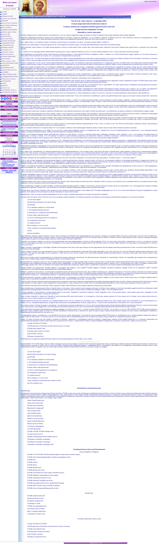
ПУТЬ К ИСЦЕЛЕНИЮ (7, 165)
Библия (9, 104)
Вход (128, 17)
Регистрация (123, 17)
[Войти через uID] (2, 98)
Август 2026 (9, 144)
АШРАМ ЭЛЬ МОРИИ (7, 160)
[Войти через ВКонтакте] (5, 98)
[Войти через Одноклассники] (16, 98)
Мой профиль (111, 17)
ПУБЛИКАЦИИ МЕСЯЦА (9, 124)
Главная (105, 17)
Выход (117, 17)
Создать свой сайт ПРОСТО (9, 171)
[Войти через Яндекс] (10, 98)
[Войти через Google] (13, 98)
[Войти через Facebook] (7, 98)
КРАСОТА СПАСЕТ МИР (8, 164)
